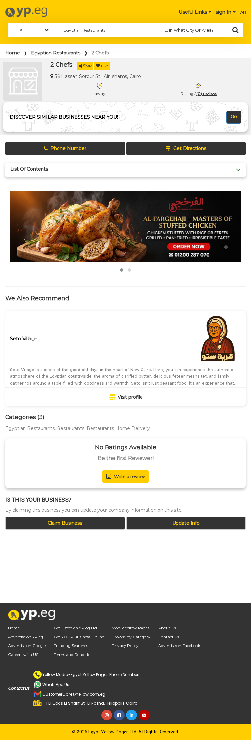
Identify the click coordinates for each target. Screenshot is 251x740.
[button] (122, 270)
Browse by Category (131, 636)
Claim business (65, 523)
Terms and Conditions (74, 654)
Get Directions (189, 148)
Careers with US (23, 654)
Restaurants (70, 428)
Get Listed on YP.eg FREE (77, 628)
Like (105, 65)
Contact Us (168, 636)
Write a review (129, 476)
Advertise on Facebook (179, 645)
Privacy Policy (125, 645)
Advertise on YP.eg (25, 636)
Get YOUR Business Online (79, 636)
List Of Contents (29, 169)
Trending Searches (71, 645)
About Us (167, 628)
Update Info (186, 523)
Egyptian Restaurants (55, 53)
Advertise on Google (27, 645)
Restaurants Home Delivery (118, 428)
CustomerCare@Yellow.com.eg (73, 694)
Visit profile (130, 397)
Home (12, 53)
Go (234, 116)
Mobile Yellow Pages (130, 628)
